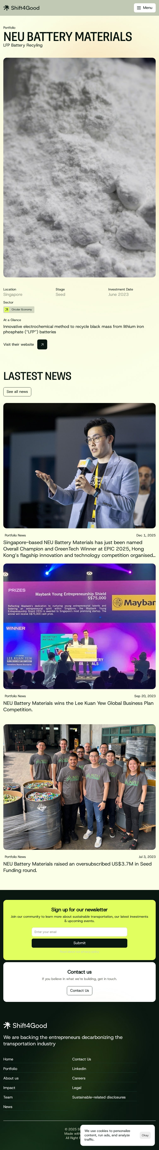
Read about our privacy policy (79, 951)
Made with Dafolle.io (79, 1133)
